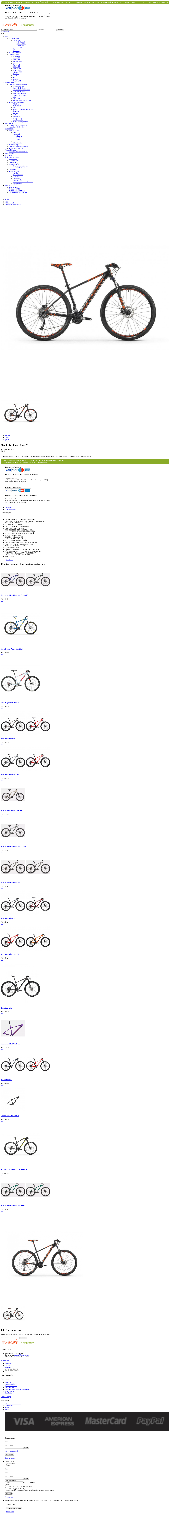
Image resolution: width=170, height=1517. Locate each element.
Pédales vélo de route (19, 95)
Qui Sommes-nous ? (11, 1386)
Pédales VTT (17, 70)
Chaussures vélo (14, 164)
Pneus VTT (16, 58)
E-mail (7, 1442)
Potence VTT (17, 68)
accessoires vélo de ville (16, 127)
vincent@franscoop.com (21, 1355)
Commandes (8, 1406)
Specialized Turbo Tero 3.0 (11, 810)
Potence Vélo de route (19, 93)
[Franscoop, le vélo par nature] (18, 28)
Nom (6, 1469)
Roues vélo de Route (19, 86)
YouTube (7, 1365)
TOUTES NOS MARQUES (18, 192)
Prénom (7, 1465)
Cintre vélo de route (19, 91)
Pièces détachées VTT (16, 54)
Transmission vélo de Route (21, 90)
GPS (14, 77)
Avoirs (7, 1407)
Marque (3, 560)
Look (14, 132)
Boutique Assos (13, 187)
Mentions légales (10, 1384)
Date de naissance (10, 1480)
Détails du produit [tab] (10, 509)
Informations (5, 1360)
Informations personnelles (13, 1404)
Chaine (15, 75)
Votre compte (6, 1397)
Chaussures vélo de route (20, 166)
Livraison (8, 1382)
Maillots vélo (13, 159)
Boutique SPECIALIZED (17, 191)
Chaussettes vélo (18, 175)
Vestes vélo (12, 162)
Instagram (8, 1367)
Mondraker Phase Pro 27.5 (12, 649)
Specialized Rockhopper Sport (13, 1205)
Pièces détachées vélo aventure (18, 146)
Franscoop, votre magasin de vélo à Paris (17, 1389)
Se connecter (9, 1454)
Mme (13, 1463)
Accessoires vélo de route (16, 102)
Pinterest (7, 441)
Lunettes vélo (17, 178)
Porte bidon (16, 116)
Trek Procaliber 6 (8, 738)
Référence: (4, 449)
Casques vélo (13, 169)
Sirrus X (19, 139)
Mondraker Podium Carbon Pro (14, 1169)
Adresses (7, 1409)
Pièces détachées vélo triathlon (18, 152)
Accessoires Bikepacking (16, 148)
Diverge (19, 136)
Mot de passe (9, 1445)
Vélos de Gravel (14, 130)
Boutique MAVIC (14, 189)
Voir (2, 601)
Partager (7, 435)
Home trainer (17, 106)
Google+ (7, 439)
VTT (6, 36)
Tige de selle (16, 65)
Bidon (14, 114)
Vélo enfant (8, 155)
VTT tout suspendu (15, 52)
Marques (7, 185)
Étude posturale (9, 1391)
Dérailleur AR (17, 81)
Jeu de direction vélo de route (22, 100)
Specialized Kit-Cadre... (10, 1044)
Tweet (7, 437)
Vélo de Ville (9, 123)
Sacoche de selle (18, 120)
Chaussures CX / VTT (20, 168)
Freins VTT (16, 60)
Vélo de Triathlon (10, 150)
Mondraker (16, 51)
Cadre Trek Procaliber (10, 1116)
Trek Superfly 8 (7, 1008)
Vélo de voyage (13, 145)
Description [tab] (8, 507)
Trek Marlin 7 (6, 1080)
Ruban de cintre (17, 118)
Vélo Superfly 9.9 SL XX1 (11, 702)
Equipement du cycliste (12, 157)
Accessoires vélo (14, 171)
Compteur (16, 74)
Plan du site (8, 1393)
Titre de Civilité (9, 1461)
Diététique (16, 104)
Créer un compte (10, 1458)
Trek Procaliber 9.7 (8, 918)
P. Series (19, 47)
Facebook (8, 1363)
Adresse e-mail (11, 1504)
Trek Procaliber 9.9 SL (10, 954)
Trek (14, 49)
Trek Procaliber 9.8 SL (10, 774)
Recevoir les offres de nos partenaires (20, 1486)
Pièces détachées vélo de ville (18, 125)
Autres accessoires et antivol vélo (23, 182)
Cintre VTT (16, 67)
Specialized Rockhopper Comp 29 (14, 595)
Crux (18, 137)
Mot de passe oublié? (11, 1451)
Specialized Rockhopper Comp (13, 846)
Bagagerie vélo (17, 183)
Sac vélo (15, 173)
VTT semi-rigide (14, 38)
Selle (14, 63)
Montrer (26, 1447)
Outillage (15, 79)
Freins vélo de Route (19, 88)
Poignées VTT (17, 72)
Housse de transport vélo (20, 121)
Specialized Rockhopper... (11, 882)
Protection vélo (17, 180)
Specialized (16, 40)
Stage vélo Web (9, 1387)
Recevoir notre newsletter (29, 1489)
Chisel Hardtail (21, 44)
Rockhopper (20, 45)
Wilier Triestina (17, 143)
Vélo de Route (9, 83)
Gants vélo (16, 176)
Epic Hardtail (21, 42)
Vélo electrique (9, 153)
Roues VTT (16, 56)
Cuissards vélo (13, 160)
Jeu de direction (17, 61)
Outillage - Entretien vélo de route (23, 109)
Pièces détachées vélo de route (18, 84)
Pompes (15, 113)
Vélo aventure (9, 129)
